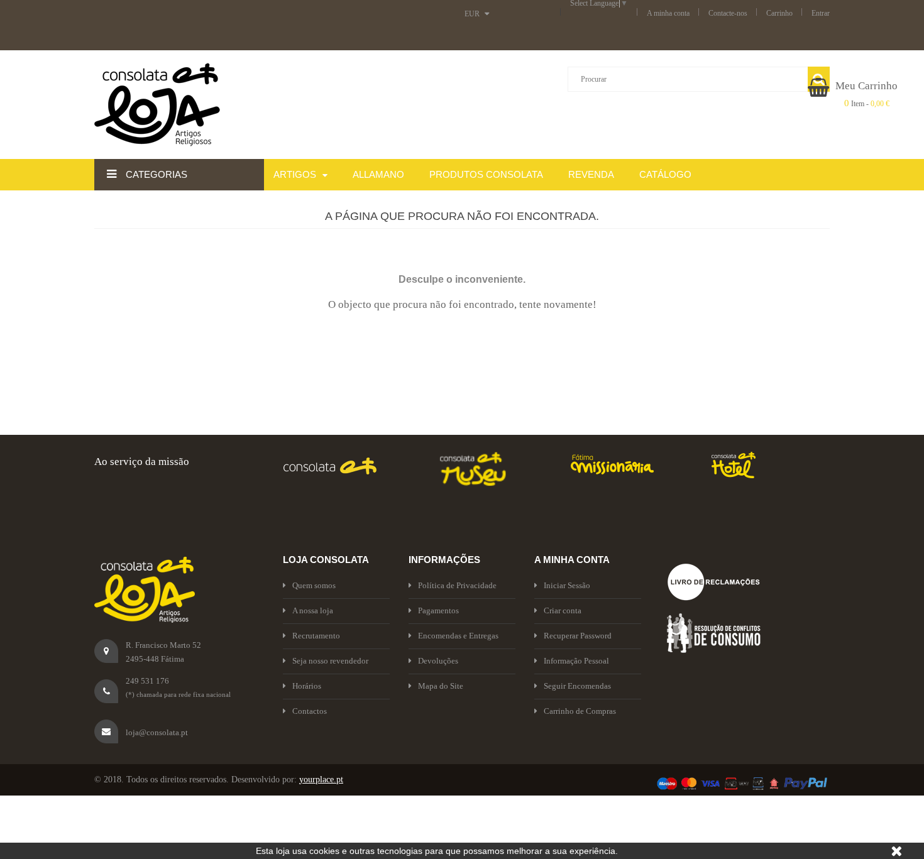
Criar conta (562, 610)
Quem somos (314, 585)
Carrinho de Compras (580, 711)
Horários (306, 686)
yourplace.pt (321, 779)
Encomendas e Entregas (458, 635)
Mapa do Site (440, 686)
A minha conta (668, 13)
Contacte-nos (727, 13)
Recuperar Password (578, 635)
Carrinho (779, 13)
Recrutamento (316, 635)
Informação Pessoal (576, 660)
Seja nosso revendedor (330, 660)
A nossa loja (312, 610)
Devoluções (438, 660)
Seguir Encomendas (577, 686)
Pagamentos (438, 610)
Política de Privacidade (457, 585)
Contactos (309, 711)
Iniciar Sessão (567, 585)
